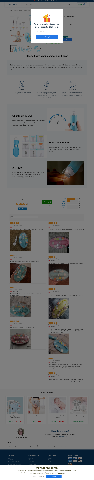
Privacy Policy (61, 473)
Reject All (34, 476)
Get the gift (47, 37)
